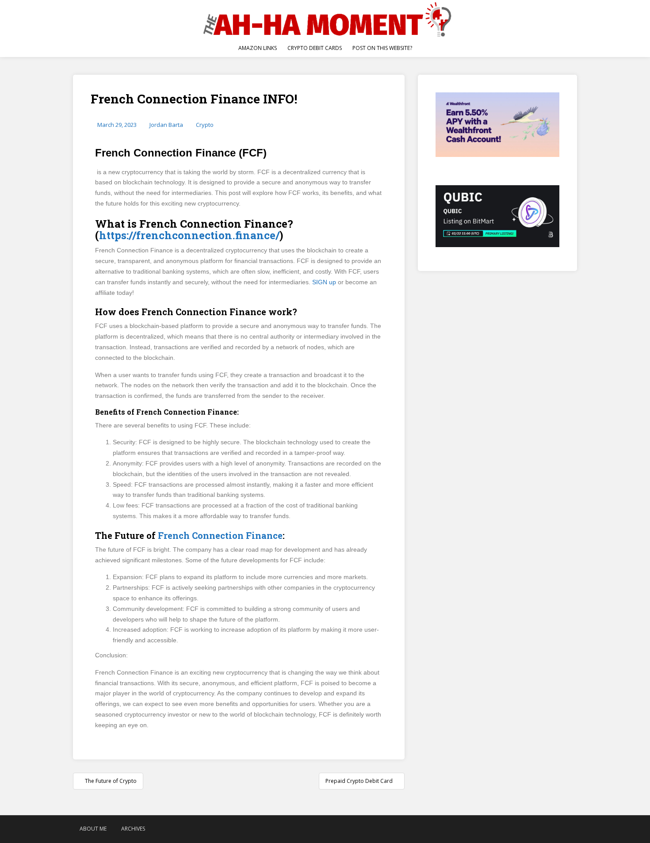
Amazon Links (257, 48)
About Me (93, 828)
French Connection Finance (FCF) (181, 153)
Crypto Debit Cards (314, 48)
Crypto (205, 125)
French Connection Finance (220, 535)
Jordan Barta (166, 125)
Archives (133, 828)
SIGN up (324, 282)
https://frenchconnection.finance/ (189, 235)
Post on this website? (382, 48)
